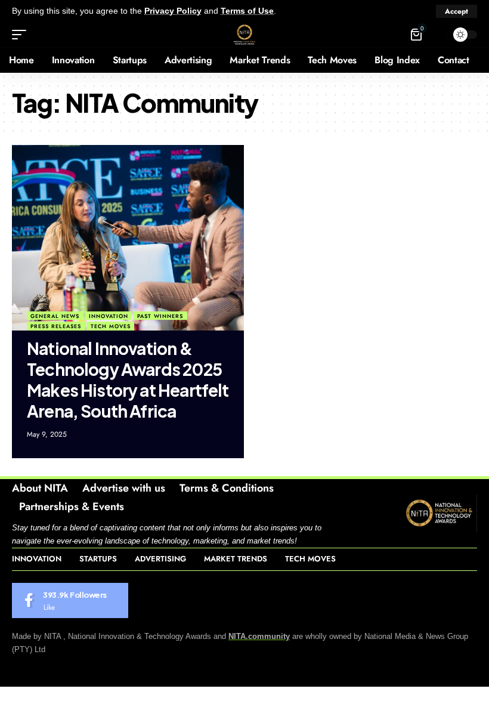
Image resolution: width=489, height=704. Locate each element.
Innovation (108, 316)
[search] (435, 35)
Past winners (160, 316)
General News (54, 316)
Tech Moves (111, 326)
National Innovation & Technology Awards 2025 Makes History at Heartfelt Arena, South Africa (128, 379)
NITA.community (259, 636)
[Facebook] (70, 601)
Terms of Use (247, 11)
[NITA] (244, 35)
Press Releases (55, 326)
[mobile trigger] (22, 34)
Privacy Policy (173, 11)
